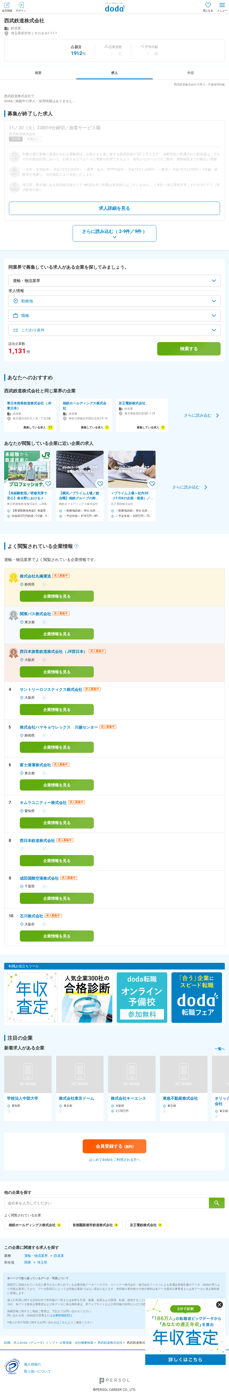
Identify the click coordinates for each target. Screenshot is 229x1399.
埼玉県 (42, 1262)
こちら (63, 1322)
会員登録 (7, 10)
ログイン (21, 10)
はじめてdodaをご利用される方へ (114, 1160)
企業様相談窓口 (62, 1315)
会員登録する (114, 1146)
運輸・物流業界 (36, 1256)
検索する (189, 348)
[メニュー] (222, 7)
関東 (27, 1262)
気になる (208, 10)
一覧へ (220, 1049)
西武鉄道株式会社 (110, 1343)
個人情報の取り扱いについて (37, 1367)
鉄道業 (59, 1256)
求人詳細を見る (114, 208)
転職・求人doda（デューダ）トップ (29, 1343)
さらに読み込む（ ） (114, 231)
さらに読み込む (197, 415)
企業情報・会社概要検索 (76, 1343)
